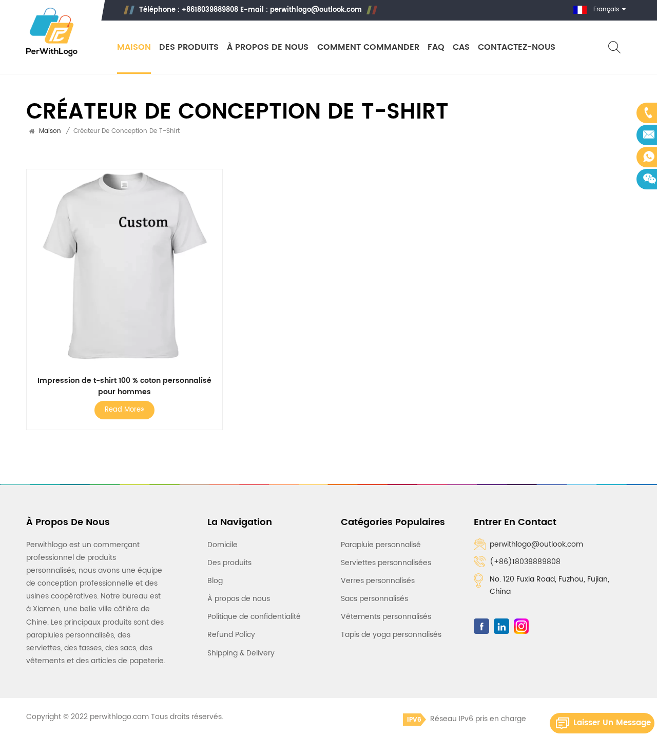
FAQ (436, 47)
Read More (123, 409)
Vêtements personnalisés (386, 617)
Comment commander (368, 47)
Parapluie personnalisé (381, 545)
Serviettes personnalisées (386, 563)
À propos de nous (267, 47)
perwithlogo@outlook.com (316, 10)
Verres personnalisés (378, 581)
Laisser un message (612, 722)
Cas (461, 47)
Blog (215, 581)
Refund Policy (231, 635)
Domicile (222, 545)
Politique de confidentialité (254, 617)
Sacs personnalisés (374, 599)
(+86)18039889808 (525, 562)
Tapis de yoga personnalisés (391, 635)
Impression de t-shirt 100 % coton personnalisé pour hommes (124, 386)
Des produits (189, 47)
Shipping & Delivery (241, 653)
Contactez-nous (516, 47)
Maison (134, 47)
